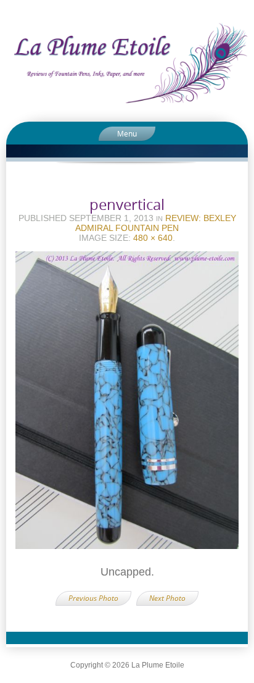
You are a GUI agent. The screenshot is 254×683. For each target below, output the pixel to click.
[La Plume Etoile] (127, 62)
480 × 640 (153, 238)
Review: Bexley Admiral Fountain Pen (155, 223)
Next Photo (167, 598)
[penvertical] (127, 404)
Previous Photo (93, 598)
